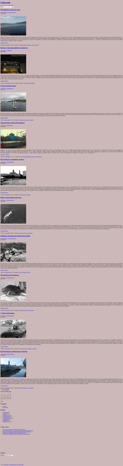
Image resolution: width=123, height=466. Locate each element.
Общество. (3, 88)
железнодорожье (26, 156)
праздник (34, 348)
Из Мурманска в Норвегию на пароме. (14, 351)
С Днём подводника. (8, 313)
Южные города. (6, 421)
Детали (4, 406)
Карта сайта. (6, 407)
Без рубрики (5, 412)
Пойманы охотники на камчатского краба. (15, 236)
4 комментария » (9, 125)
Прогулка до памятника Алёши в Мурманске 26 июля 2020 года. (17, 431)
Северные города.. (7, 418)
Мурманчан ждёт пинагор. (10, 275)
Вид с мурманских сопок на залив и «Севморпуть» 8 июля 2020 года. (18, 430)
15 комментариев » (12, 238)
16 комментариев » (10, 315)
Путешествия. (6, 417)
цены (31, 233)
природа (34, 45)
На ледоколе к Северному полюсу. (12, 159)
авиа (21, 156)
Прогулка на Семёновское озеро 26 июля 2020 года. (14, 432)
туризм (28, 194)
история (32, 156)
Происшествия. (4, 12)
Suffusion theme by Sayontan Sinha (16, 464)
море (25, 45)
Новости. (5, 413)
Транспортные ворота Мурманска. (13, 123)
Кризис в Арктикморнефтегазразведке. (14, 48)
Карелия (22, 45)
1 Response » (9, 50)
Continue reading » (4, 42)
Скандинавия (31, 388)
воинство (22, 348)
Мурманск (29, 45)
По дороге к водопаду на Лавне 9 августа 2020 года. (14, 429)
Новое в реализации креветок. (11, 197)
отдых (28, 120)
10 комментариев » (10, 277)
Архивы (2, 455)
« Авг (2, 401)
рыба (37, 45)
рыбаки (32, 310)
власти (22, 83)
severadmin (7, 45)
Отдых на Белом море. (8, 86)
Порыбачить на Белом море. (10, 10)
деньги (25, 83)
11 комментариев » (10, 162)
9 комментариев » (10, 88)
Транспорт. (3, 125)
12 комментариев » (12, 12)
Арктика (22, 194)
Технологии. (3, 50)
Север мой (5, 2)
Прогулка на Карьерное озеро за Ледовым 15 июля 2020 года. (16, 434)
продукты (25, 233)
